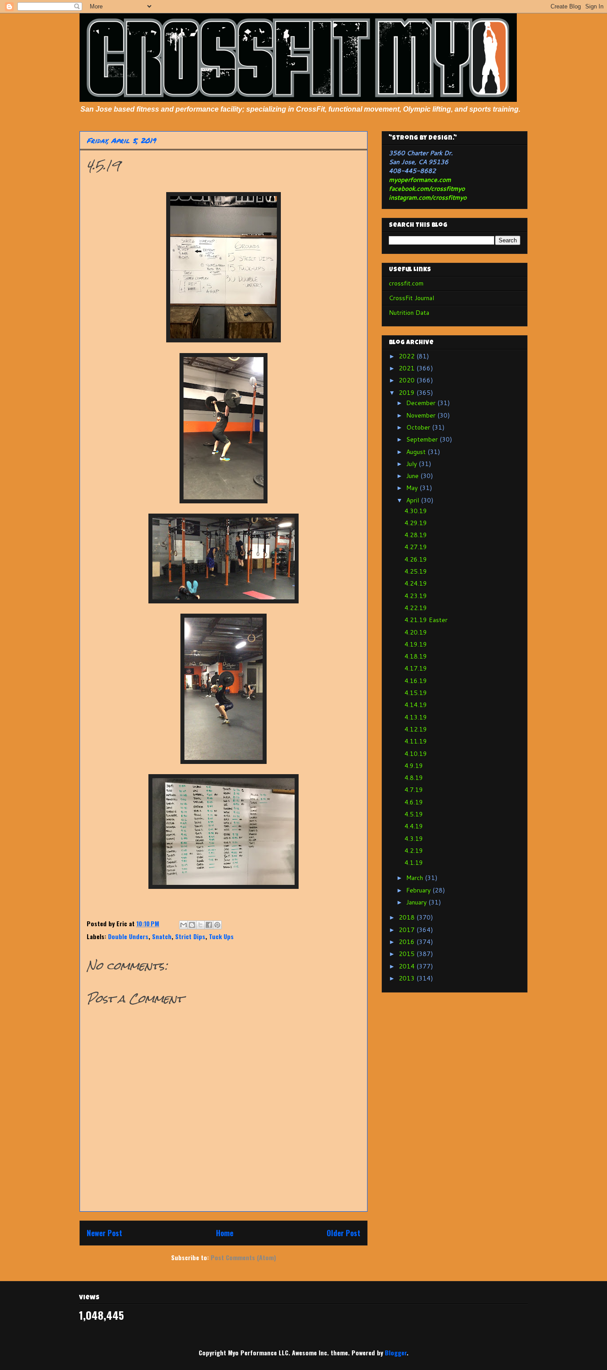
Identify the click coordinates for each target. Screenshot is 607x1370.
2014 (407, 966)
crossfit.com (406, 283)
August (416, 451)
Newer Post (104, 1232)
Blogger (396, 1352)
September (422, 439)
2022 (407, 356)
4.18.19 (415, 656)
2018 (407, 917)
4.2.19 (413, 850)
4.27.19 (415, 546)
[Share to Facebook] (208, 924)
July (412, 463)
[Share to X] (200, 924)
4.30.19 (415, 510)
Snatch (162, 936)
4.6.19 (413, 802)
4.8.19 (413, 777)
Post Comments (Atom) (243, 1257)
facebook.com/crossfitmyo (427, 188)
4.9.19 (413, 765)
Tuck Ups (221, 936)
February (419, 890)
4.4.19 (413, 826)
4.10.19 (415, 753)
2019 (407, 392)
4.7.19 (413, 789)
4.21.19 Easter (425, 619)
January (417, 902)
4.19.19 (415, 644)
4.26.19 (415, 559)
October (419, 427)
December (421, 402)
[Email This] (183, 924)
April (413, 500)
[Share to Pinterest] (217, 924)
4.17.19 (415, 668)
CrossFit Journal (411, 297)
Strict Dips (190, 936)
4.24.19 (415, 583)
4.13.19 (415, 717)
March (415, 877)
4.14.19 (415, 704)
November (421, 415)
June (413, 475)
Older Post (343, 1232)
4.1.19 (413, 862)
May (412, 487)
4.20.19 (415, 632)
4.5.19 (413, 814)
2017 (407, 929)
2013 (407, 978)
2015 (407, 953)
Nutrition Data (409, 312)
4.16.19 (415, 680)
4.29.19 (415, 522)
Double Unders (128, 936)
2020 (407, 380)
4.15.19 (415, 692)
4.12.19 (415, 729)
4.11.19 (415, 741)
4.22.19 (415, 607)
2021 (407, 368)
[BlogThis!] (192, 924)
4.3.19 (413, 838)
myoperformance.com (420, 179)
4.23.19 (415, 595)
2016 (407, 941)
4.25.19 (415, 571)
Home (224, 1232)
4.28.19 (415, 534)
